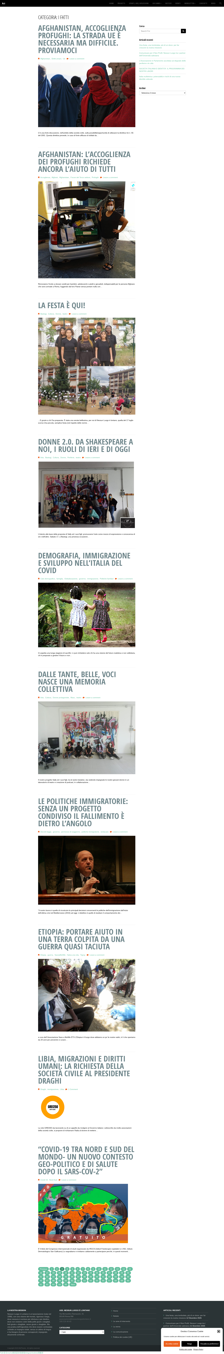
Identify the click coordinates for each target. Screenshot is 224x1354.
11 (105, 1269)
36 (72, 1277)
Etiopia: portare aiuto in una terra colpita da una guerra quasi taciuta (81, 939)
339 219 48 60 (65, 1321)
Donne (58, 314)
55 (97, 1281)
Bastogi (43, 314)
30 (128, 1273)
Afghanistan (45, 59)
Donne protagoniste (61, 698)
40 (97, 1277)
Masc (73, 698)
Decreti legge (45, 832)
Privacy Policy (198, 1349)
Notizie (116, 1316)
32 (47, 1277)
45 (128, 1277)
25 (97, 1273)
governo (82, 579)
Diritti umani (56, 59)
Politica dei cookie (185, 1349)
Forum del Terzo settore (80, 177)
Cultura (51, 314)
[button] (218, 1331)
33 (53, 1277)
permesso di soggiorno (70, 832)
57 (109, 1281)
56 (103, 1281)
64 (60, 1284)
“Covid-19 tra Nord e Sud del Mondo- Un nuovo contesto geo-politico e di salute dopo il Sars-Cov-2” (86, 1160)
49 (60, 1281)
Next (73, 1284)
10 (99, 1269)
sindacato (104, 832)
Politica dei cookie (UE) (122, 1337)
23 (84, 1273)
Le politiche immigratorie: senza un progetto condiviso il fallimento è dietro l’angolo (83, 812)
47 (47, 1281)
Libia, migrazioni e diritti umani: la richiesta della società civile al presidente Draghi (84, 1069)
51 (72, 1281)
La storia (116, 1327)
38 (84, 1277)
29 (122, 1273)
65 (66, 1284)
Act (3, 3)
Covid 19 (44, 1180)
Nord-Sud (53, 1180)
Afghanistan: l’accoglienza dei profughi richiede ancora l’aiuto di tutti (84, 161)
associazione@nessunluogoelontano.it (75, 1319)
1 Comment (73, 1089)
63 (53, 1284)
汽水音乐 (3, 1353)
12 (111, 1269)
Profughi (95, 177)
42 (109, 1277)
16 (41, 1273)
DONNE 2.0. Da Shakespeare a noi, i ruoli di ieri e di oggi (85, 445)
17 (47, 1273)
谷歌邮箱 (21, 1353)
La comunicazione (120, 1332)
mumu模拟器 (12, 1353)
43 (116, 1277)
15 (130, 1269)
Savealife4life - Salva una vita (67, 955)
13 (117, 1269)
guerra (50, 955)
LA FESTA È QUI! (61, 305)
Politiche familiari (107, 579)
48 (53, 1281)
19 (60, 1273)
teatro (65, 314)
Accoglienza (45, 177)
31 (41, 1277)
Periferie (70, 457)
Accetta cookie (172, 1344)
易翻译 (40, 1353)
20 (66, 1273)
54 (91, 1281)
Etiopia (43, 955)
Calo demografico (47, 579)
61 (41, 1284)
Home (115, 1311)
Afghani (55, 177)
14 (124, 1269)
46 (41, 1281)
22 (78, 1273)
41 (103, 1277)
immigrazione (92, 579)
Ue (64, 59)
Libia (62, 1089)
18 (53, 1273)
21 (72, 1273)
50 (66, 1281)
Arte (42, 457)
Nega (189, 1344)
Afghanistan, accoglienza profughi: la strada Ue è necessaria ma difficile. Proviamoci (82, 39)
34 (60, 1277)
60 (128, 1281)
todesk (35, 1353)
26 (103, 1273)
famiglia (60, 579)
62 (47, 1284)
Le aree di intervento (121, 1321)
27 (109, 1273)
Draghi (43, 1089)
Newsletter (189, 3)
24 (91, 1273)
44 (122, 1277)
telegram (28, 1353)
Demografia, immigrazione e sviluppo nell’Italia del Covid (84, 562)
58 (116, 1281)
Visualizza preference (209, 1344)
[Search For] (183, 31)
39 (91, 1277)
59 (122, 1281)
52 (78, 1281)
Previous (43, 1269)
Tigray (82, 955)
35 (66, 1277)
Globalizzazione (70, 579)
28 (116, 1273)
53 (84, 1281)
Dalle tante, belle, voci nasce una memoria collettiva (77, 681)
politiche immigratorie (90, 832)
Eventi (178, 3)
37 (78, 1277)
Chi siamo (156, 3)
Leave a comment (76, 59)
